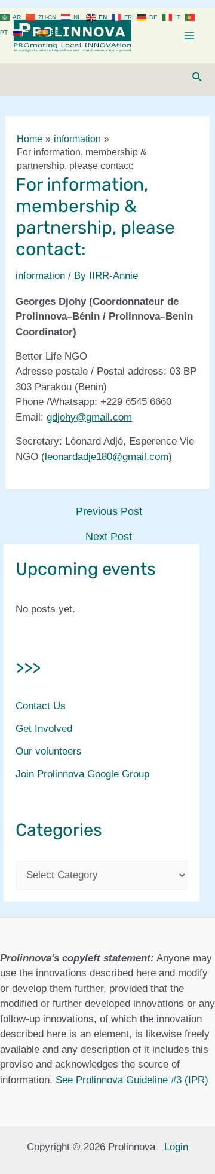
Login (176, 1146)
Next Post (108, 536)
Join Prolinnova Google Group (82, 774)
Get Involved (44, 728)
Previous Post (109, 511)
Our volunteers (49, 751)
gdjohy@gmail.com (89, 417)
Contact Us (41, 706)
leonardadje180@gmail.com (106, 456)
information (40, 275)
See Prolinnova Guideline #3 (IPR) (132, 1080)
